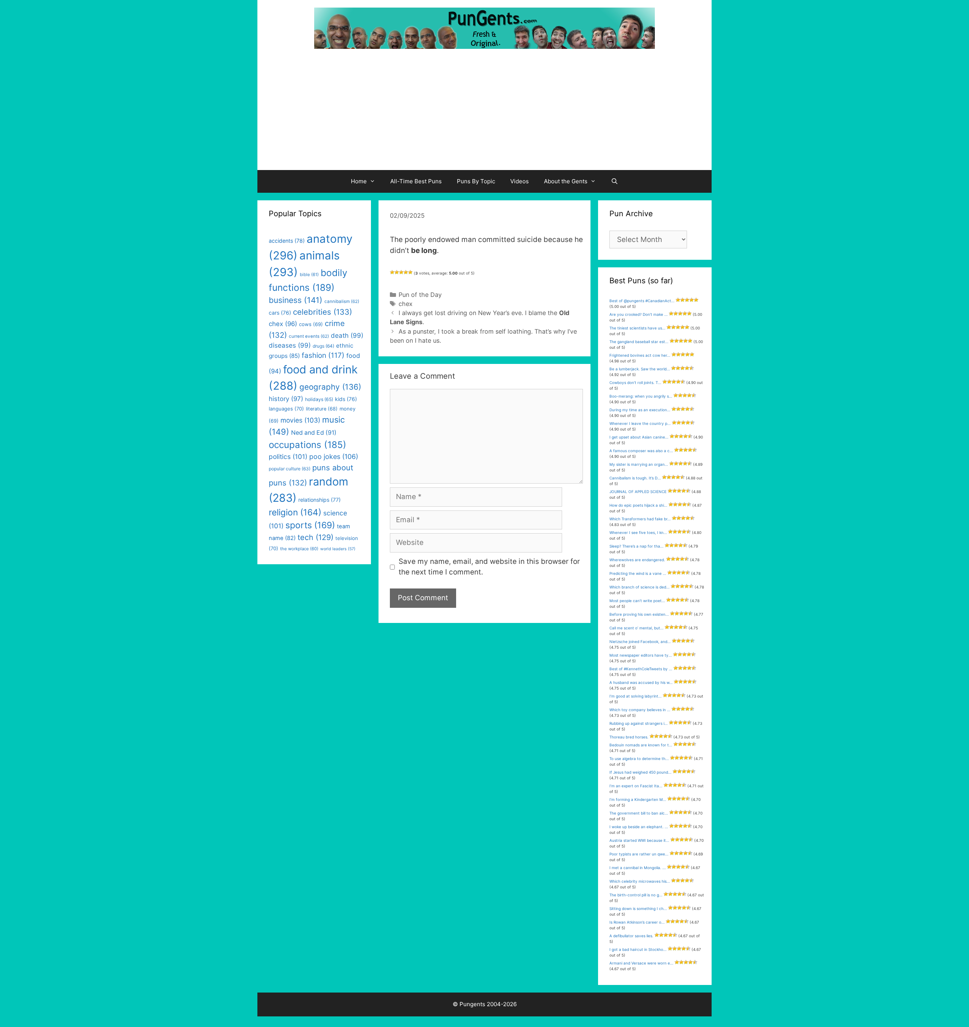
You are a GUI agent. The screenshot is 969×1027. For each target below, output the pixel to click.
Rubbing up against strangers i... (638, 723)
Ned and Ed (314, 432)
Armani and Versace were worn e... (641, 963)
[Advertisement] (484, 113)
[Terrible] (392, 272)
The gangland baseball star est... (638, 341)
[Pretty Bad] (396, 272)
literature (322, 409)
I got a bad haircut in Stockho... (638, 949)
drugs (323, 346)
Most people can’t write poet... (637, 600)
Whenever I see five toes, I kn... (638, 532)
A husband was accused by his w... (641, 682)
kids (346, 399)
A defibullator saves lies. (631, 935)
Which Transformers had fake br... (640, 519)
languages (286, 409)
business (295, 300)
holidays (319, 399)
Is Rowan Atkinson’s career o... (637, 922)
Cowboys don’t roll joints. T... (635, 382)
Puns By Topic (476, 181)
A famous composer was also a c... (641, 450)
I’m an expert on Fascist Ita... (635, 786)
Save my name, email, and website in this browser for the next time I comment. (489, 567)
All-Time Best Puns (416, 181)
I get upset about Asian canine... (638, 437)
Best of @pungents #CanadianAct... (642, 300)
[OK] (401, 272)
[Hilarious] (410, 272)
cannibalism (341, 301)
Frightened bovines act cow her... (639, 355)
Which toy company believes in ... (639, 709)
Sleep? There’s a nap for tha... (636, 546)
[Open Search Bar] (614, 181)
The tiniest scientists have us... (637, 328)
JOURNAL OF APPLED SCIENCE (638, 491)
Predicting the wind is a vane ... (637, 573)
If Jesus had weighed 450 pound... (640, 772)
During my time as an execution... (639, 409)
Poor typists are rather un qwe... (638, 854)
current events (309, 336)
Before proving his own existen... (639, 614)
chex (406, 303)
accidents (287, 240)
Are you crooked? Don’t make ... (638, 314)
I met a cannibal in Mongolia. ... (637, 867)
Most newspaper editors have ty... (640, 655)
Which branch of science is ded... (639, 587)
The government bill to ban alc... (638, 813)
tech (315, 537)
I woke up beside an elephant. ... (638, 826)
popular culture (289, 468)
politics (288, 456)
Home (359, 181)
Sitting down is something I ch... (638, 908)
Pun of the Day (420, 294)
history (286, 399)
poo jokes (333, 456)
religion (295, 512)
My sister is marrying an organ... (638, 464)
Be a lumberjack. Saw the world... (639, 369)
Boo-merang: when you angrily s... (640, 396)
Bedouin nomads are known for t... (640, 745)
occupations (307, 444)
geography (330, 387)
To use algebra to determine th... (639, 758)
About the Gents (565, 181)
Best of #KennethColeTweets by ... (640, 668)
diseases (290, 345)
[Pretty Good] (405, 272)
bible (309, 274)
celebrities (322, 312)
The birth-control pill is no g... (635, 895)
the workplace (299, 548)
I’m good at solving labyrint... (635, 696)
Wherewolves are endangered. (637, 559)
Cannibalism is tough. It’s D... (635, 478)
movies (300, 420)
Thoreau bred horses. (628, 737)
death (347, 335)
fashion (323, 355)
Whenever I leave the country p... (640, 423)
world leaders (337, 548)
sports (310, 525)
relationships (319, 499)
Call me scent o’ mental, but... (636, 628)
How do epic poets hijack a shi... (638, 505)
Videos (519, 181)
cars (280, 312)
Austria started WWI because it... (639, 840)
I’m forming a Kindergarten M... (637, 799)
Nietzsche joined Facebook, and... (640, 641)
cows (311, 324)
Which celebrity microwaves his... (639, 881)
